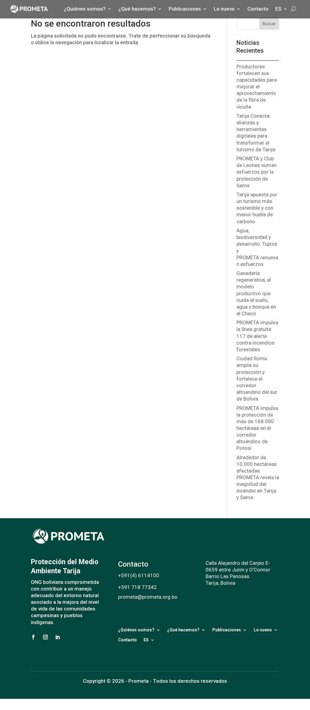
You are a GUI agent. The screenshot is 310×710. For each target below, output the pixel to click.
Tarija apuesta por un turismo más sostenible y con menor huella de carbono (256, 207)
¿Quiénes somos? (136, 629)
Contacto (127, 639)
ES (146, 639)
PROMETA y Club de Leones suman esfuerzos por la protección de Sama (256, 171)
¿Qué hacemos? (183, 629)
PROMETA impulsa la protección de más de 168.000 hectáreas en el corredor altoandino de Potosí (257, 428)
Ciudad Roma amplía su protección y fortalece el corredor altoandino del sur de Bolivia (256, 378)
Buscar (269, 23)
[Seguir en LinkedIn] (57, 637)
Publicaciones (226, 629)
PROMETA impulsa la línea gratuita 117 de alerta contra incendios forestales (257, 335)
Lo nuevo (263, 629)
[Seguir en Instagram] (45, 637)
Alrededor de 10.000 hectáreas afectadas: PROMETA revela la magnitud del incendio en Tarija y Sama (257, 477)
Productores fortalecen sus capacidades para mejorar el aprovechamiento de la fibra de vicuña (256, 87)
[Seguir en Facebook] (33, 637)
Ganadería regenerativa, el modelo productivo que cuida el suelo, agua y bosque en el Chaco (256, 293)
